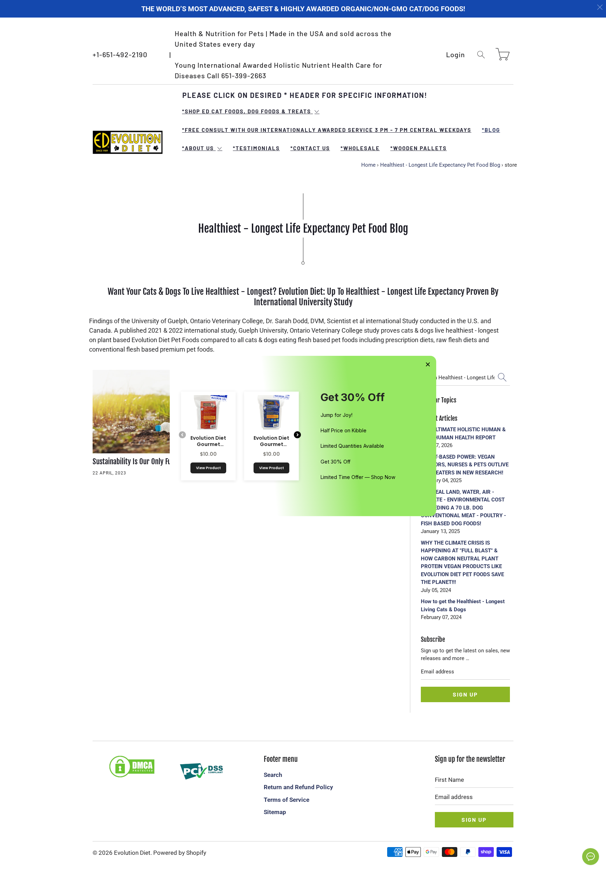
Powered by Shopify (179, 852)
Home (368, 165)
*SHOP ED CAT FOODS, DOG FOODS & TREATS (247, 111)
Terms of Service (286, 799)
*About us (199, 148)
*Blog (491, 130)
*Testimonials (256, 148)
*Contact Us (310, 148)
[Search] (481, 54)
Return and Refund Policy (298, 787)
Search (273, 774)
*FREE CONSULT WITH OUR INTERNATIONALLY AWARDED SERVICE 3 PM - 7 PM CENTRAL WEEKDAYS (326, 130)
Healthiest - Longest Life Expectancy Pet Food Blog (440, 165)
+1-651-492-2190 (120, 54)
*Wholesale (360, 148)
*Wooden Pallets (418, 148)
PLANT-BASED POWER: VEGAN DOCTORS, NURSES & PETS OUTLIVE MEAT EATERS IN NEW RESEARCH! (465, 465)
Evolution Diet (132, 852)
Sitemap (275, 812)
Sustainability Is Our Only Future (138, 461)
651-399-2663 (243, 75)
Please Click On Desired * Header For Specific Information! (304, 95)
